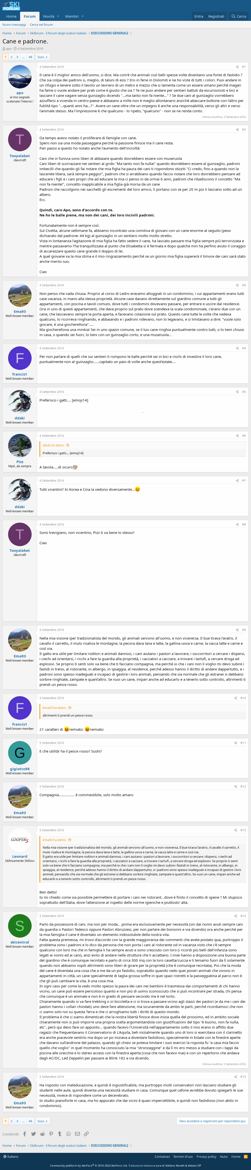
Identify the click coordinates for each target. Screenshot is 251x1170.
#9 (244, 630)
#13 (243, 830)
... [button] (23, 57)
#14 (243, 916)
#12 (243, 786)
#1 (244, 67)
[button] (58, 16)
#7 (244, 480)
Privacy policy (206, 1156)
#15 (243, 1077)
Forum (30, 16)
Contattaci (162, 1156)
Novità (48, 16)
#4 (244, 348)
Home (11, 16)
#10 (243, 698)
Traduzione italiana (140, 1165)
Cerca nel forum (41, 24)
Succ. (41, 57)
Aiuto (224, 1156)
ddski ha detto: (53, 445)
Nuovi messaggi (14, 24)
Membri (72, 16)
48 (30, 57)
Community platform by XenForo (89, 1165)
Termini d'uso (183, 1156)
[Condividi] (237, 67)
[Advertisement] (142, 582)
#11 (243, 743)
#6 (244, 436)
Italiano (12, 1156)
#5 (244, 392)
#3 (244, 285)
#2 (244, 129)
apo (9, 48)
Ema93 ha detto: (54, 707)
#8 (244, 524)
